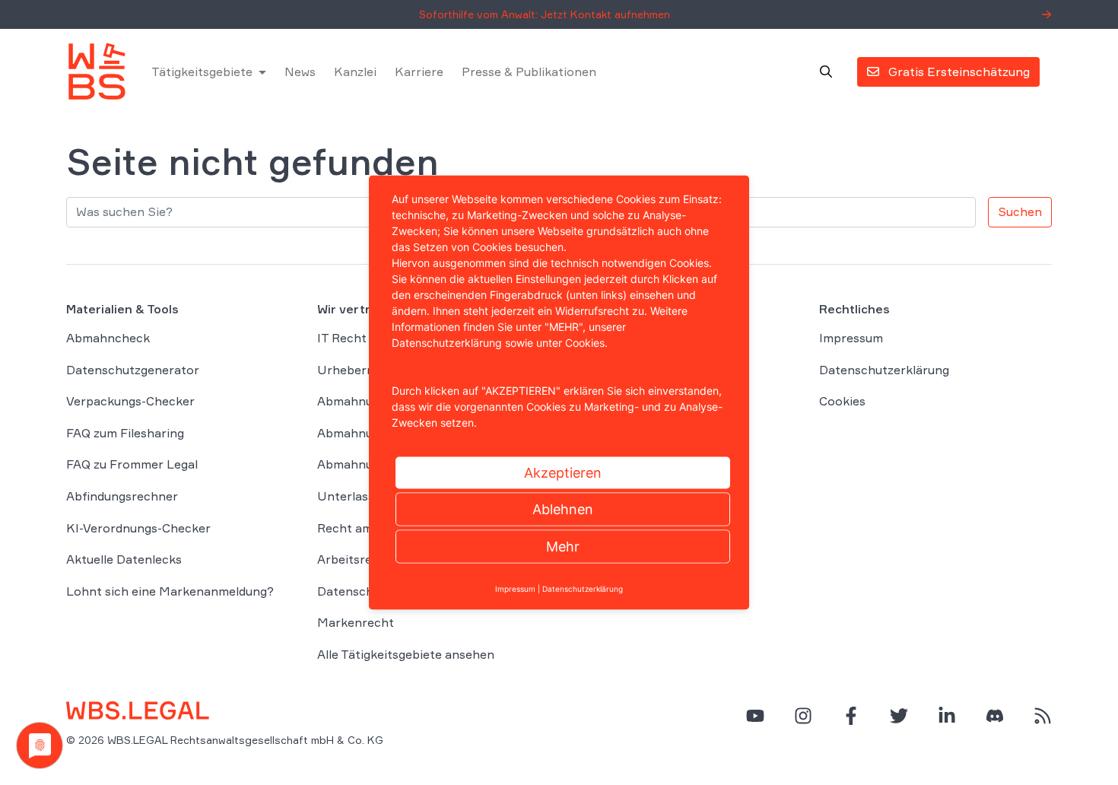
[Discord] (995, 715)
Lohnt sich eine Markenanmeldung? (170, 591)
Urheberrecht (358, 369)
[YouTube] (755, 715)
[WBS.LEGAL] (96, 71)
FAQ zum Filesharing (125, 432)
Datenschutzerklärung (884, 369)
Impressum (851, 337)
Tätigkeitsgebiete (202, 71)
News (300, 71)
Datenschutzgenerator (132, 369)
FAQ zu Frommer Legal (132, 464)
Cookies (842, 400)
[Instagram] (803, 715)
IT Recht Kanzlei (364, 337)
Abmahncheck (108, 337)
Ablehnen (562, 509)
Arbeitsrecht (354, 559)
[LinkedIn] (947, 715)
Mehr (563, 547)
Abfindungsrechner (122, 496)
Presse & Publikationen (529, 71)
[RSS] (1043, 715)
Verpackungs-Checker (130, 400)
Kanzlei (355, 71)
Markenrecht (355, 622)
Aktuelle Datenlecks (124, 559)
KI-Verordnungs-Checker (138, 528)
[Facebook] (851, 715)
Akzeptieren (563, 473)
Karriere (419, 71)
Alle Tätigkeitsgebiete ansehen (405, 654)
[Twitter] (899, 715)
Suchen (1020, 211)
